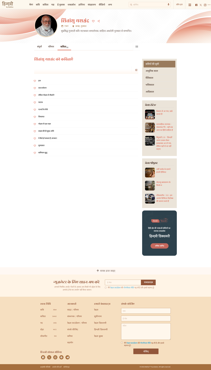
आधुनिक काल (152, 71)
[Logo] (7, 4)
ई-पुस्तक (61, 4)
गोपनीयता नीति (129, 288)
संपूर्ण (39, 46)
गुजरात (83, 26)
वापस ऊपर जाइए (107, 271)
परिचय (51, 46)
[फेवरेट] (93, 21)
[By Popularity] (134, 69)
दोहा (48, 329)
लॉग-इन (179, 4)
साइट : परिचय (73, 310)
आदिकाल (150, 92)
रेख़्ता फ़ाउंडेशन (115, 288)
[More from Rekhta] (189, 4)
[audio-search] (168, 4)
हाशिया (82, 4)
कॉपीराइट (66, 367)
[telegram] (67, 357)
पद (48, 323)
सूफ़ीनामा (98, 316)
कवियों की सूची (152, 64)
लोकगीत (48, 336)
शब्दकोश (72, 4)
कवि (38, 4)
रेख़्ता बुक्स (98, 336)
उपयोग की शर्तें (56, 367)
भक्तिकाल (150, 85)
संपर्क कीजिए (72, 329)
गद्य (52, 4)
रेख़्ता (96, 310)
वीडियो (102, 4)
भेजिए (146, 351)
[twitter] (49, 357)
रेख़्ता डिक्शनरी (100, 323)
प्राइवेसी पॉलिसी (45, 367)
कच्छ (77, 26)
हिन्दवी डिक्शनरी (101, 329)
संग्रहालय (92, 4)
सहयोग (70, 342)
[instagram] (55, 357)
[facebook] (43, 357)
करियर (70, 336)
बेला (31, 4)
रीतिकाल (149, 78)
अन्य (110, 4)
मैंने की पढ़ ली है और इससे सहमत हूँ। (131, 288)
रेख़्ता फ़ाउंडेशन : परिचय (77, 323)
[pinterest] (61, 357)
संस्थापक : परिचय (74, 316)
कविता (64, 47)
